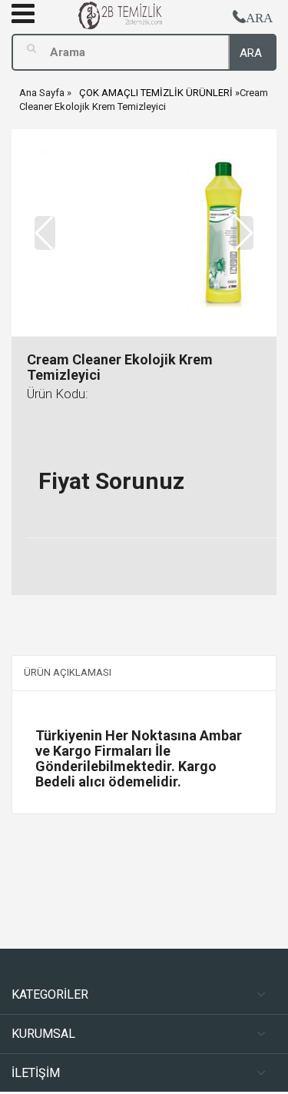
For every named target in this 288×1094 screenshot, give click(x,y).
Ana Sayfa (42, 92)
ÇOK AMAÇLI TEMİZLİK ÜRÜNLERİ (156, 92)
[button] (243, 233)
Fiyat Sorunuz (111, 480)
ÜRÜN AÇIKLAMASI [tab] (67, 672)
